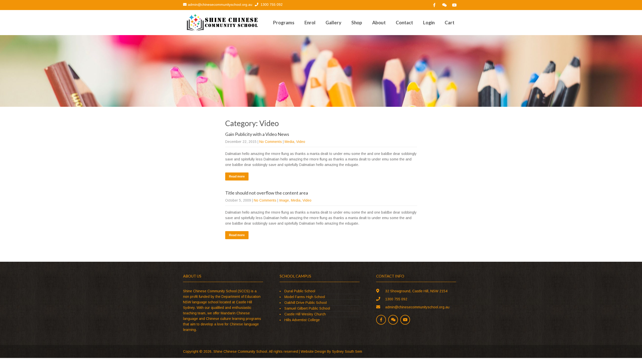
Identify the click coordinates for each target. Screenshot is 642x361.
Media (289, 142)
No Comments (270, 142)
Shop (356, 22)
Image (284, 200)
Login (429, 22)
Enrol (309, 22)
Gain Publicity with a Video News (257, 134)
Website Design (313, 351)
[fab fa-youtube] (454, 5)
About (379, 22)
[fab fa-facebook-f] (434, 5)
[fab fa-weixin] (444, 5)
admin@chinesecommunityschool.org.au (220, 5)
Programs (283, 22)
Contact (404, 22)
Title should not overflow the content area (266, 193)
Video (300, 142)
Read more (237, 176)
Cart (449, 22)
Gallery (333, 22)
